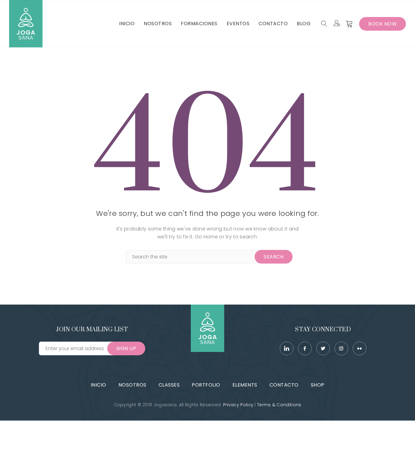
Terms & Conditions (279, 405)
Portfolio (206, 384)
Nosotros (132, 384)
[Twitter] (323, 348)
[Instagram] (341, 348)
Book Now (382, 23)
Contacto (284, 384)
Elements (244, 384)
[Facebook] (305, 348)
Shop (317, 384)
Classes (169, 384)
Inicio (98, 384)
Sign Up (126, 348)
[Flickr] (359, 348)
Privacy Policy (238, 405)
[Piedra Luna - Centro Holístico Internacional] (26, 23)
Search (273, 256)
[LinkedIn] (286, 348)
